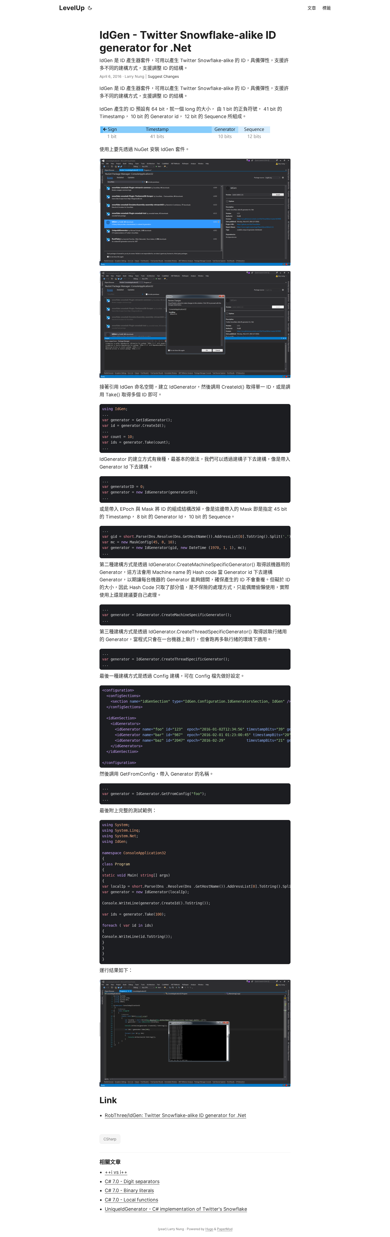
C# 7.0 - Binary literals (129, 1190)
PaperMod (224, 1229)
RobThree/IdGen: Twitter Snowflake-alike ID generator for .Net (175, 1115)
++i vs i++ (116, 1172)
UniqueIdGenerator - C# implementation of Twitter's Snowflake (176, 1209)
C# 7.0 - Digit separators (132, 1181)
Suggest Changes (163, 76)
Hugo (209, 1229)
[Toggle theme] (90, 8)
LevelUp (72, 8)
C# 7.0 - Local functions (131, 1199)
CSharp (109, 1139)
